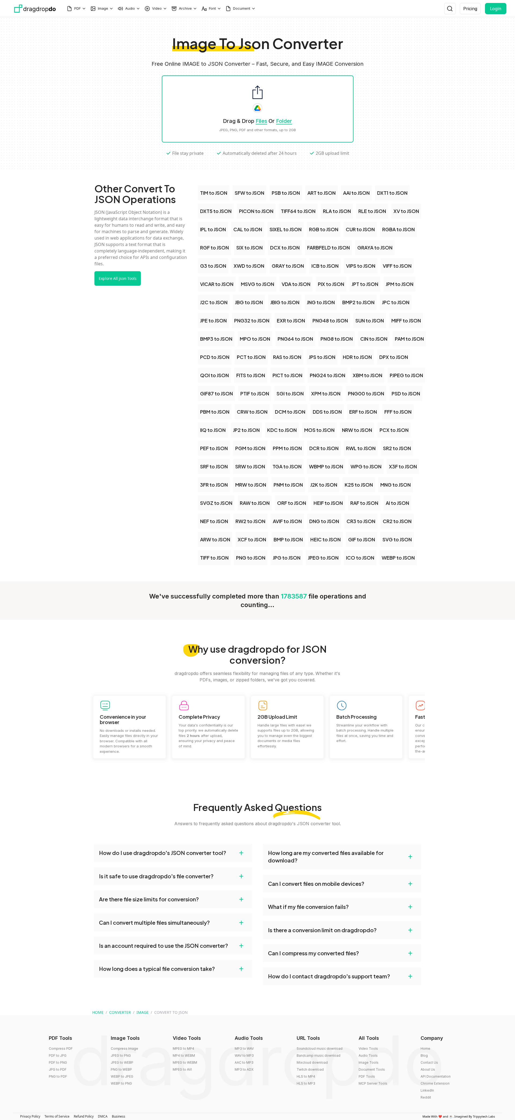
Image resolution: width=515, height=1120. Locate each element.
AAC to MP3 (244, 1062)
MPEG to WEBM (185, 1062)
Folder (284, 121)
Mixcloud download (312, 1062)
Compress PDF (61, 1048)
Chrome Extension (435, 1083)
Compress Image (124, 1048)
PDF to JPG (58, 1055)
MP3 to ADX (244, 1069)
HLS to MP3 (306, 1083)
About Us (428, 1069)
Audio (130, 8)
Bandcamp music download (318, 1055)
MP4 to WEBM (184, 1055)
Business (118, 1116)
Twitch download (310, 1069)
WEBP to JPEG (122, 1076)
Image (103, 8)
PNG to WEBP (121, 1069)
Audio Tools (368, 1055)
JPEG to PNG (121, 1055)
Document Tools (372, 1069)
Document (241, 8)
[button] (173, 853)
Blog (424, 1055)
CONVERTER (120, 1012)
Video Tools (368, 1048)
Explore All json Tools (118, 278)
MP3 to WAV (244, 1048)
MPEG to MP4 (183, 1048)
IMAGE (143, 1012)
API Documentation (436, 1076)
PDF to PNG (58, 1062)
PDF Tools (367, 1076)
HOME (98, 1012)
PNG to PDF (58, 1076)
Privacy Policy (30, 1116)
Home (425, 1048)
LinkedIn (427, 1090)
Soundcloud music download (320, 1048)
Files (261, 121)
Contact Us (429, 1062)
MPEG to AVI (182, 1069)
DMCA (103, 1116)
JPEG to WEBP (122, 1062)
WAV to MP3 (244, 1055)
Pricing (470, 8)
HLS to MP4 (306, 1076)
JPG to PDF (58, 1069)
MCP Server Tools (373, 1083)
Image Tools (368, 1062)
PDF (77, 8)
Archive (185, 8)
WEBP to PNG (121, 1083)
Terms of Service (57, 1116)
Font (212, 8)
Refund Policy (84, 1116)
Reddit (426, 1097)
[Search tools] (449, 8)
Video (157, 8)
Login (495, 9)
